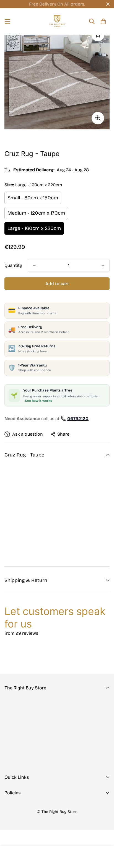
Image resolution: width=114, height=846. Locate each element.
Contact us (15, 800)
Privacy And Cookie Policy (31, 807)
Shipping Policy (20, 824)
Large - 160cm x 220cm (34, 228)
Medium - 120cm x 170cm (36, 213)
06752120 (14, 738)
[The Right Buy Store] (57, 21)
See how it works (38, 401)
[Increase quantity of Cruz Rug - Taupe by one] (103, 265)
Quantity (13, 265)
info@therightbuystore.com (33, 746)
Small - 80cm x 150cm (32, 198)
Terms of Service (21, 833)
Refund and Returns (25, 816)
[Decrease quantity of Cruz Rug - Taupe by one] (34, 265)
